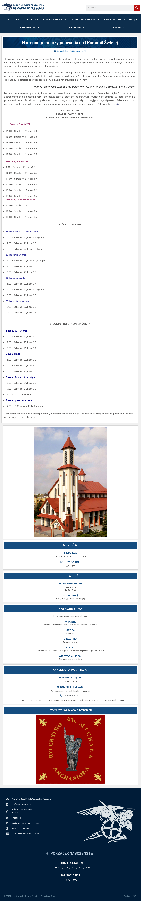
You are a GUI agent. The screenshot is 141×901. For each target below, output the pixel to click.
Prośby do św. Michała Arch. (55, 20)
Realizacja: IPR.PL (130, 896)
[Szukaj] (137, 8)
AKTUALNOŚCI (130, 20)
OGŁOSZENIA (32, 20)
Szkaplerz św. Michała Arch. (86, 20)
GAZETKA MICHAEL (112, 20)
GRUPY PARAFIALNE (28, 27)
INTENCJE (18, 20)
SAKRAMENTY (75, 27)
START (8, 20)
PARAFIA (117, 27)
